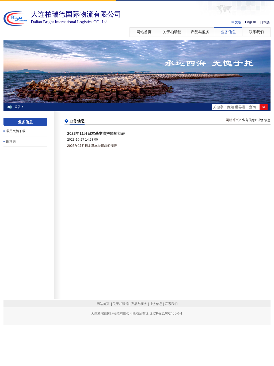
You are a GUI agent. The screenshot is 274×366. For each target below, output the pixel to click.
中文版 (236, 22)
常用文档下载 (15, 131)
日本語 (265, 22)
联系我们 (256, 32)
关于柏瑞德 (172, 32)
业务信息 (228, 32)
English (250, 22)
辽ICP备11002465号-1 (166, 313)
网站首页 (143, 32)
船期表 (11, 141)
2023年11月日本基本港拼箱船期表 (92, 146)
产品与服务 (200, 32)
